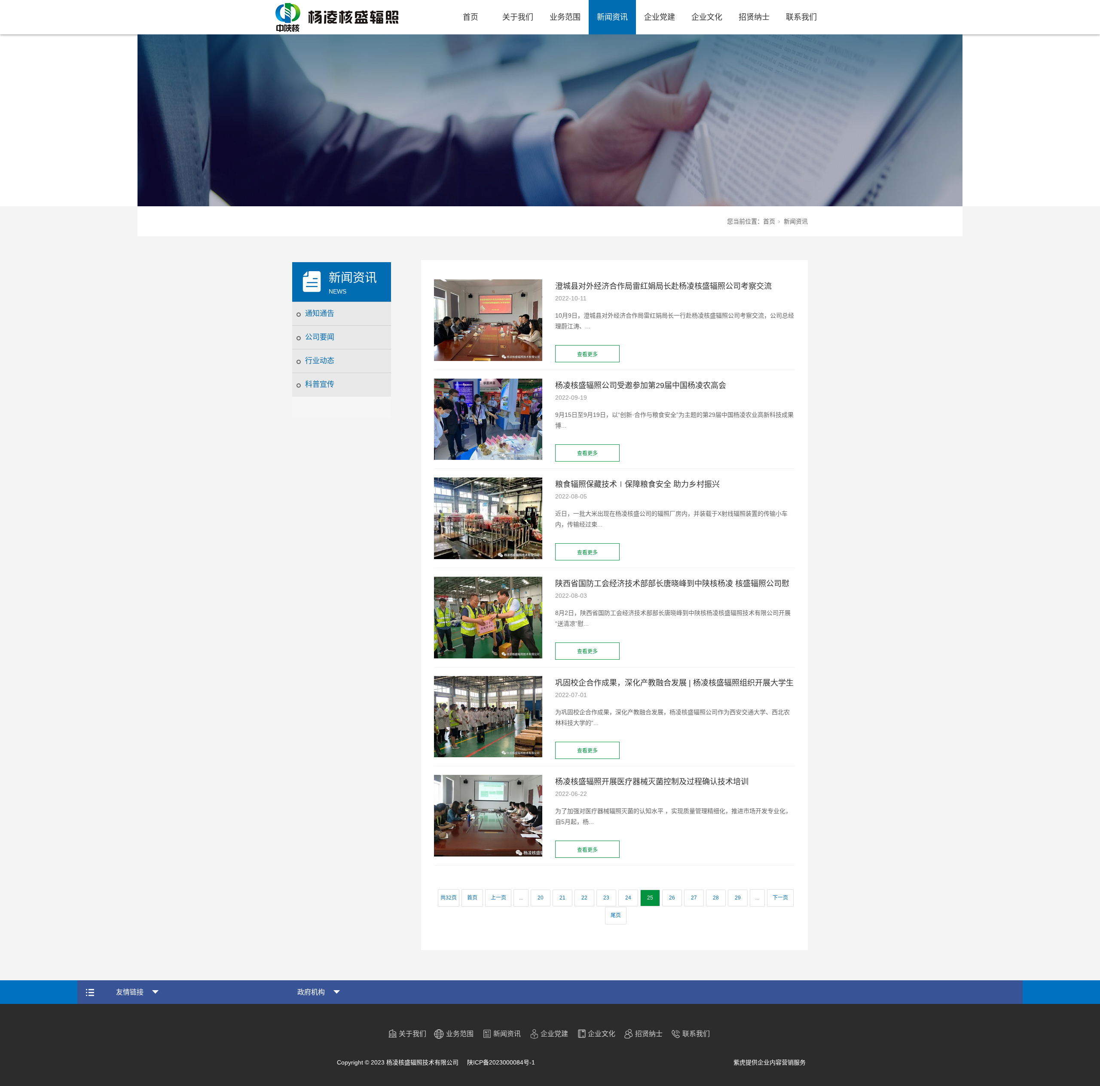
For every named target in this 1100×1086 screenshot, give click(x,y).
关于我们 (517, 17)
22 (584, 898)
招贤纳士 (754, 17)
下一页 (780, 898)
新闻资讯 (612, 17)
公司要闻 (319, 337)
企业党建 (659, 17)
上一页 (498, 898)
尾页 (616, 915)
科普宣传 (319, 384)
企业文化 (706, 17)
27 (694, 898)
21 (562, 898)
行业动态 (319, 361)
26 (672, 898)
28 (716, 898)
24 (628, 898)
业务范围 (565, 17)
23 (606, 898)
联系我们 (801, 17)
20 (541, 898)
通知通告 (319, 313)
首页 (470, 17)
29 (738, 898)
